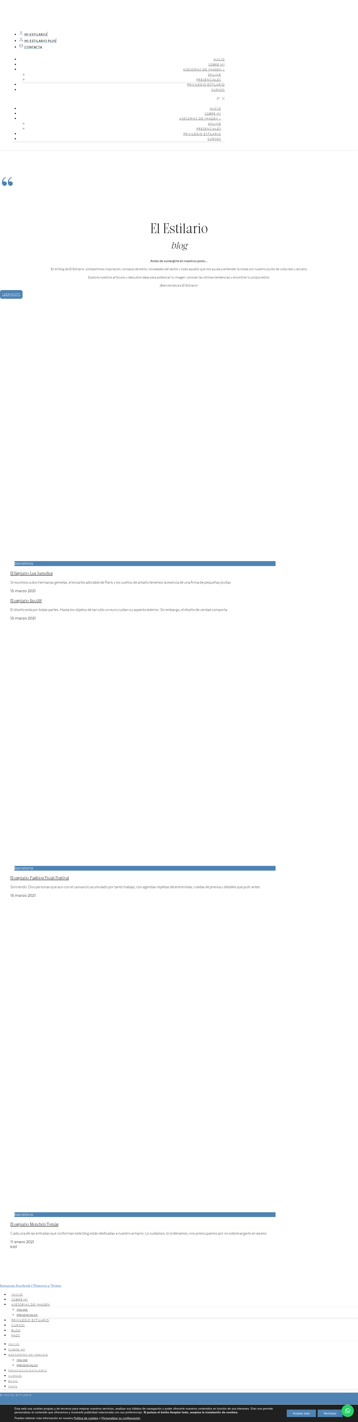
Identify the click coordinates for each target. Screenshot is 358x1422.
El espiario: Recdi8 (26, 600)
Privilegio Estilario (206, 84)
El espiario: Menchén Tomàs (34, 1224)
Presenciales (208, 79)
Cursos (218, 90)
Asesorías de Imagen (30, 1304)
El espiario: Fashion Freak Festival (39, 877)
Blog (16, 1330)
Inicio (219, 59)
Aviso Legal (179, 1402)
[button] (118, 99)
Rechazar (330, 1413)
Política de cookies (86, 1418)
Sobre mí (216, 64)
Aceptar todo (301, 1413)
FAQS (15, 1335)
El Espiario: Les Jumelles (31, 573)
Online (214, 74)
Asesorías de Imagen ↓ (204, 69)
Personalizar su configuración (121, 1418)
